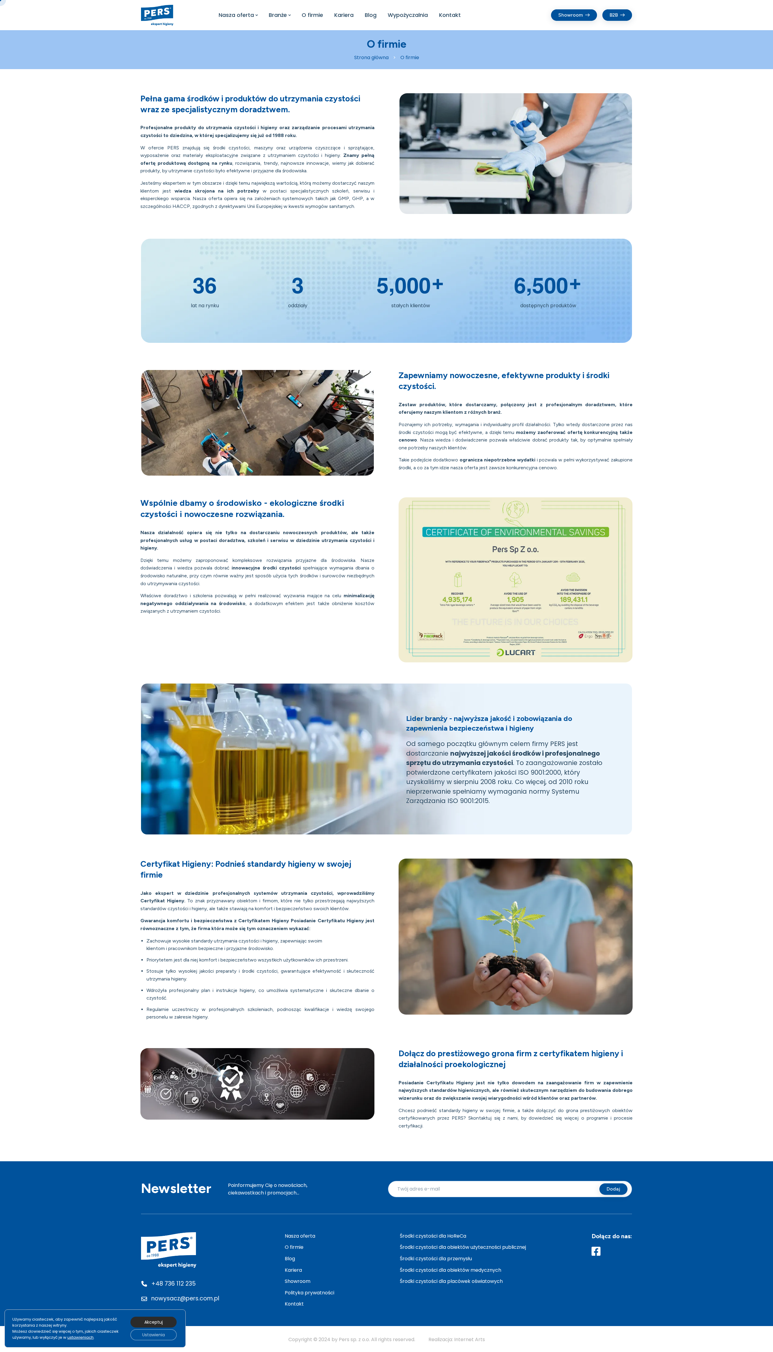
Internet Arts (469, 1339)
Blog (371, 15)
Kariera (344, 15)
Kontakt (450, 15)
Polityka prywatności (309, 1292)
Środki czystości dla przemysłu (436, 1258)
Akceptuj (153, 1322)
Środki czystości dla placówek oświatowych (451, 1281)
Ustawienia (153, 1335)
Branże (278, 15)
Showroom (297, 1281)
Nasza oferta (236, 15)
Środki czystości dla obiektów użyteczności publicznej (463, 1247)
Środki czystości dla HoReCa (433, 1235)
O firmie (312, 15)
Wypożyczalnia (408, 15)
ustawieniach (80, 1337)
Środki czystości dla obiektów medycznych (450, 1270)
